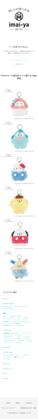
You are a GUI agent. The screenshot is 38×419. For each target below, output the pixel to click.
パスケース (17, 320)
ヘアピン (18, 337)
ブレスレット (7, 368)
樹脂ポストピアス (19, 357)
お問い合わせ (19, 64)
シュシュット (19, 335)
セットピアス (7, 347)
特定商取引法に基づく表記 (28, 408)
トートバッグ (7, 320)
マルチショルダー (8, 308)
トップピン (27, 337)
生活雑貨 (17, 323)
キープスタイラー (8, 337)
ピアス (18, 355)
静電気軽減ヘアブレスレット (11, 333)
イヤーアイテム (7, 352)
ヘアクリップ (7, 338)
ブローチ (6, 378)
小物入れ (6, 321)
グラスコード (20, 325)
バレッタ (26, 338)
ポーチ (5, 316)
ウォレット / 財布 (22, 318)
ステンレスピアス (8, 355)
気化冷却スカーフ (8, 325)
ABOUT (18, 403)
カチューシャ (19, 342)
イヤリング (26, 355)
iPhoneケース (7, 306)
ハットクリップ (7, 323)
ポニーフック (27, 333)
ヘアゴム (29, 340)
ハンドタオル (15, 321)
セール (5, 298)
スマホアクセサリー (9, 303)
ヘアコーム (21, 340)
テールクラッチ (7, 335)
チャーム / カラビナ (9, 318)
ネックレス (6, 364)
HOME (8, 403)
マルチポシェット (26, 321)
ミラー (25, 320)
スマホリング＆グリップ (21, 306)
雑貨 (4, 313)
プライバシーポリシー (8, 408)
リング (5, 373)
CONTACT (29, 403)
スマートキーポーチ (15, 316)
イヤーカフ (6, 359)
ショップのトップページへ (19, 60)
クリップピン (17, 338)
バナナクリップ (7, 342)
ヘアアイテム (7, 330)
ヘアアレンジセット (9, 340)
